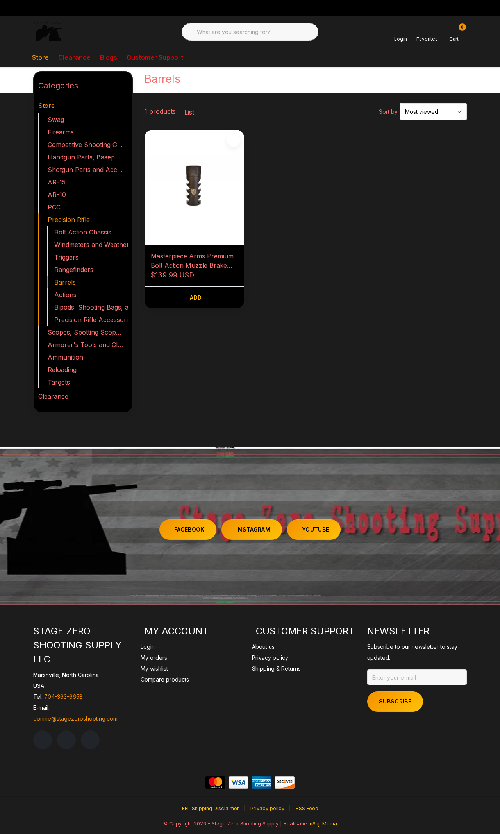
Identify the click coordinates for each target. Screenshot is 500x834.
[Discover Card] (285, 782)
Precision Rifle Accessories (91, 320)
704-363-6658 (63, 696)
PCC (54, 207)
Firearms (61, 132)
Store (40, 57)
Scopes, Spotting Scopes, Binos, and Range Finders (88, 332)
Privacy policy (267, 808)
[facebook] (42, 739)
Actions (65, 295)
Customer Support (155, 57)
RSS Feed (307, 808)
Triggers (66, 257)
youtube (315, 529)
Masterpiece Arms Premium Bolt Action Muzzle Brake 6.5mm (192, 261)
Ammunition (65, 357)
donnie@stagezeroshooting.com (75, 718)
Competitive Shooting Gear (87, 145)
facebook (189, 529)
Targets (59, 382)
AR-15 (57, 182)
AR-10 (57, 195)
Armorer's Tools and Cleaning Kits (88, 345)
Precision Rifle (69, 220)
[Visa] (238, 782)
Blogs (108, 57)
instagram (253, 529)
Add (196, 297)
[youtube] (90, 739)
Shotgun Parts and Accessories (88, 170)
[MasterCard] (215, 782)
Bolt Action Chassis (82, 232)
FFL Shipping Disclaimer (210, 808)
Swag (56, 119)
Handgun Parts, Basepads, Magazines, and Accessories (88, 157)
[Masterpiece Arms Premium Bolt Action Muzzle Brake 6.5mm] (194, 187)
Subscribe (395, 701)
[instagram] (66, 739)
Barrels (65, 282)
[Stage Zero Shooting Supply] (48, 31)
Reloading (62, 370)
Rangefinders (73, 270)
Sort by (388, 111)
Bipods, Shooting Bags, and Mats (91, 307)
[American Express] (261, 782)
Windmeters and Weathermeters (91, 245)
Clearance (74, 57)
